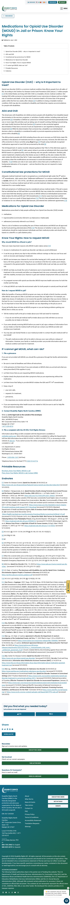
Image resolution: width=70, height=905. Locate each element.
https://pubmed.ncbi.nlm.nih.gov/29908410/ (20, 521)
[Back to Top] (18, 892)
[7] (39, 142)
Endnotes (8, 71)
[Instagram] (12, 892)
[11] (40, 196)
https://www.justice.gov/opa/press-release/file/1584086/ (38, 640)
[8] (45, 144)
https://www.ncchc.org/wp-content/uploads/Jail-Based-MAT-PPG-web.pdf (32, 692)
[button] (2, 729)
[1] (3, 94)
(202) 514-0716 (32, 461)
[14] (33, 228)
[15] (49, 246)
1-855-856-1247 (13, 457)
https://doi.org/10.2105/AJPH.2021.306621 (39, 496)
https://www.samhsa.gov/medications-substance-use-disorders (24, 671)
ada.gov (12, 441)
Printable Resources (12, 68)
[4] (34, 124)
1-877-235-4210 (7, 426)
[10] (10, 162)
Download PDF (8, 734)
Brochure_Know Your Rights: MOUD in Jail (16, 471)
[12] (37, 198)
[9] (22, 150)
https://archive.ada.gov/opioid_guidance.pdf (17, 575)
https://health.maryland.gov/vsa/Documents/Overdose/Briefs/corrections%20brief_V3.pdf (33, 514)
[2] (34, 101)
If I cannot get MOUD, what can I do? (17, 65)
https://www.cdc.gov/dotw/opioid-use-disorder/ (18, 658)
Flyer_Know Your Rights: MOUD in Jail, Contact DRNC (20, 473)
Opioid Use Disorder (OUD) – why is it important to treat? (23, 51)
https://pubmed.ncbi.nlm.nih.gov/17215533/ (39, 526)
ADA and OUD (10, 54)
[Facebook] (6, 892)
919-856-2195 (11, 831)
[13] (65, 200)
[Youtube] (15, 892)
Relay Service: (10, 840)
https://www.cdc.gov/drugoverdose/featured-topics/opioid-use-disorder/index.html (31, 485)
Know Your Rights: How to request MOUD (18, 62)
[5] (11, 129)
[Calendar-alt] (3, 892)
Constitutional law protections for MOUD (18, 57)
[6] (19, 133)
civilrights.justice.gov (9, 436)
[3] (11, 120)
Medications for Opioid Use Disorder (17, 60)
